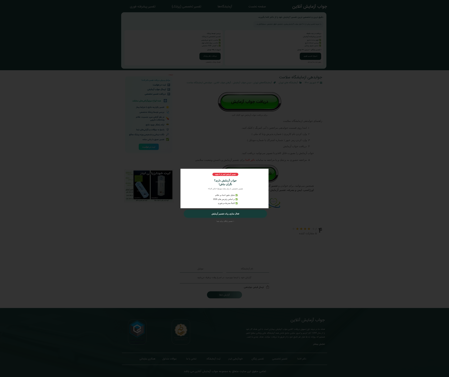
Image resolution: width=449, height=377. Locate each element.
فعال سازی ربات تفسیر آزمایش (225, 213)
